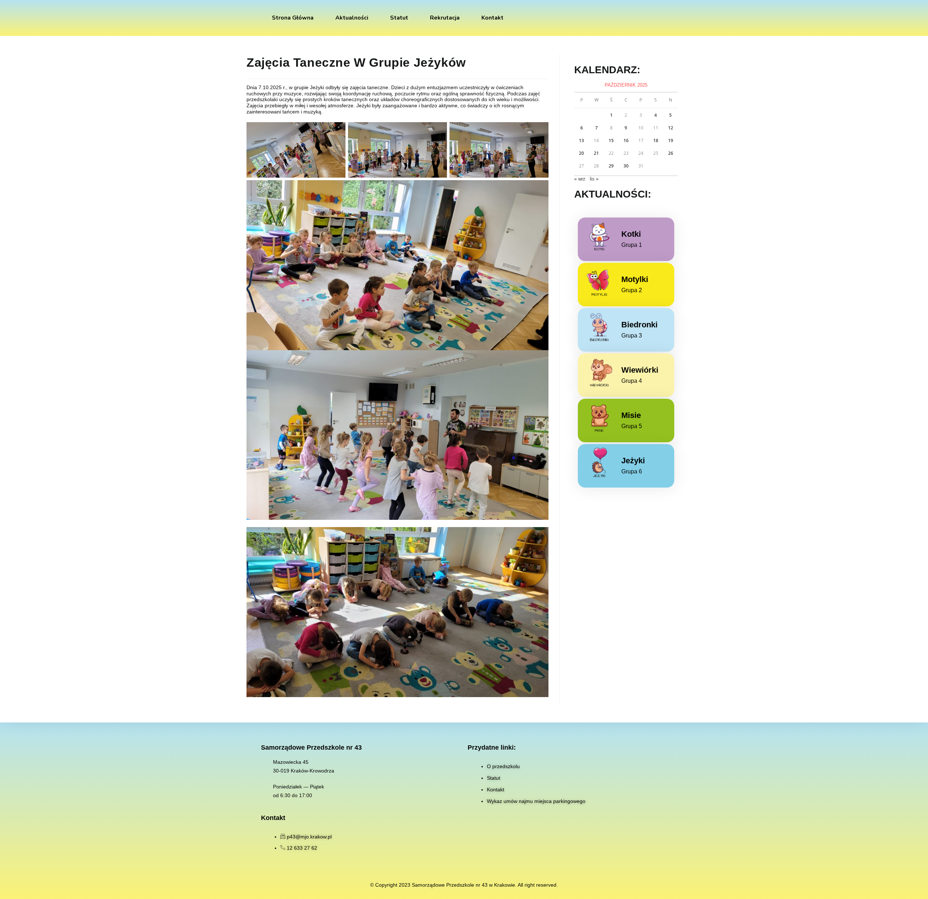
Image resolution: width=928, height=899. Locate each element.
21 (596, 153)
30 (626, 166)
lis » (594, 179)
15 (611, 140)
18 (655, 140)
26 (670, 153)
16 (626, 140)
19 (670, 140)
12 (670, 128)
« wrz (579, 179)
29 (611, 166)
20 (581, 153)
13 (581, 140)
